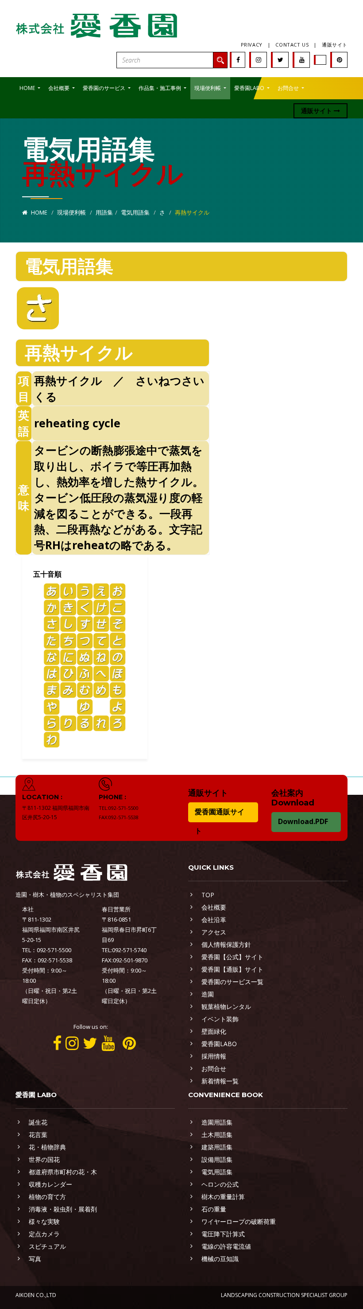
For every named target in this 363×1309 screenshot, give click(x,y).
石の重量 (213, 1209)
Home (38, 212)
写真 (35, 1258)
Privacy (252, 44)
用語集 (104, 212)
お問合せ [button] (289, 88)
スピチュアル (47, 1246)
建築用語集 (216, 1147)
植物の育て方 (47, 1196)
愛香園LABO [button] (250, 88)
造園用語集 (216, 1122)
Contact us (292, 44)
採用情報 (213, 1056)
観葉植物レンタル (226, 1006)
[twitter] (280, 59)
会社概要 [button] (59, 88)
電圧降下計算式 (223, 1234)
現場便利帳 (71, 212)
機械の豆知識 (220, 1258)
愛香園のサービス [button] (105, 88)
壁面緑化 (213, 1031)
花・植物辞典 (47, 1147)
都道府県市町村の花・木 (63, 1172)
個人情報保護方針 (226, 944)
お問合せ (213, 1068)
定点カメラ (44, 1234)
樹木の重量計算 (223, 1196)
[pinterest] (339, 59)
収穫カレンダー (50, 1184)
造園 (207, 994)
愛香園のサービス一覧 (232, 981)
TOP (207, 895)
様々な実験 (44, 1221)
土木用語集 (216, 1134)
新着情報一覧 (220, 1081)
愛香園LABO (219, 1043)
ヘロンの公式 (220, 1184)
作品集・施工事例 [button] (160, 88)
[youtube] (301, 59)
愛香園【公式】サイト (232, 957)
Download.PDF (303, 821)
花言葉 (38, 1134)
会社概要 (213, 907)
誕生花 (38, 1122)
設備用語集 (216, 1159)
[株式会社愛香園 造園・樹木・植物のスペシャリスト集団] (97, 24)
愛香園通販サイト (219, 821)
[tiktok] (320, 59)
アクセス (213, 932)
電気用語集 (135, 212)
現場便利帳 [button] (208, 88)
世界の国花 (44, 1159)
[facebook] (238, 59)
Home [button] (27, 88)
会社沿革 (213, 919)
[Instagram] (258, 59)
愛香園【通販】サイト (232, 969)
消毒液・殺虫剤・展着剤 (63, 1209)
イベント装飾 (220, 1019)
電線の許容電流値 (226, 1246)
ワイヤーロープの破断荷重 (238, 1221)
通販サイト (335, 44)
